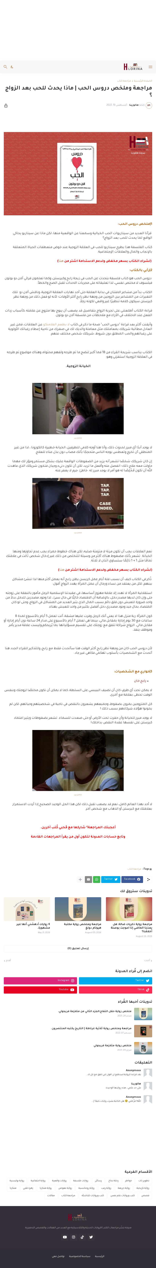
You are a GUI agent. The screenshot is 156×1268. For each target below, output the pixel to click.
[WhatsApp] (96, 879)
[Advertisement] (78, 30)
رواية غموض (65, 1188)
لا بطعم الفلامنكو (56, 325)
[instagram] (73, 1237)
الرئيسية (99, 1256)
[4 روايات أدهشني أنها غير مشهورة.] (27, 909)
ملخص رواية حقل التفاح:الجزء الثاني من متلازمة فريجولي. (94, 1011)
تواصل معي (58, 1256)
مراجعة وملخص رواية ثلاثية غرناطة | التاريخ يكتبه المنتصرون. (91, 1028)
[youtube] (64, 1237)
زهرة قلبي (28, 1188)
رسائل (98, 1181)
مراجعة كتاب (124, 81)
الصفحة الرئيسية (143, 81)
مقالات (51, 1195)
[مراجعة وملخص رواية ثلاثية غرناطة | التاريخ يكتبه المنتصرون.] (143, 1031)
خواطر (128, 1181)
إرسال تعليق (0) (78, 948)
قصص (145, 1195)
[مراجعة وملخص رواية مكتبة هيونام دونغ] (78, 909)
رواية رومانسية (87, 1188)
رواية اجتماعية (38, 1181)
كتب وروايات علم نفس (123, 1195)
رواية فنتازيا (46, 1188)
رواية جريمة (124, 1188)
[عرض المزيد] (80, 879)
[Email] (88, 879)
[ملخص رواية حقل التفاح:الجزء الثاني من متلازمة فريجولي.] (143, 1014)
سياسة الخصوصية (79, 1256)
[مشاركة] (7, 105)
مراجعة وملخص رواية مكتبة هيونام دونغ (82, 926)
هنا (61, 261)
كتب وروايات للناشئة (93, 1195)
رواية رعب (106, 1188)
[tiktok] (82, 1237)
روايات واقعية (59, 1181)
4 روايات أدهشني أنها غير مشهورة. (33, 926)
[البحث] (5, 67)
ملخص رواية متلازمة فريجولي (112, 1045)
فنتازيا (13, 1188)
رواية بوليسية (17, 1181)
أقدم (8, 960)
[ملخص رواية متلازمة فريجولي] (143, 1048)
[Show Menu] (151, 67)
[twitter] (91, 1237)
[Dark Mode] (12, 67)
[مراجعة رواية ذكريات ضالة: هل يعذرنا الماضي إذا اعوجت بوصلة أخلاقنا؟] (129, 909)
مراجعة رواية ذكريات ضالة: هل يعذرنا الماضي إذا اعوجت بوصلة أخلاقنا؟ (131, 928)
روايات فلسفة (80, 1181)
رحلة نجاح (113, 1181)
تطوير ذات (143, 1181)
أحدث (147, 960)
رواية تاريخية (143, 1188)
